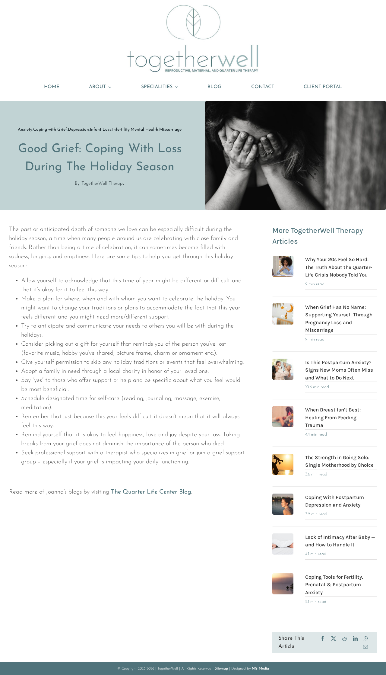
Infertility (121, 129)
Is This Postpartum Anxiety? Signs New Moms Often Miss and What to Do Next (339, 370)
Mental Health (144, 129)
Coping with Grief (50, 129)
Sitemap (221, 668)
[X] (333, 639)
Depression (78, 129)
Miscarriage (170, 129)
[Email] (365, 647)
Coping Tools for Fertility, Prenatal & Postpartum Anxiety (334, 584)
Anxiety (25, 129)
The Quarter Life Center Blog (151, 492)
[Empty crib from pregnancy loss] (282, 306)
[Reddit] (344, 639)
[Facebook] (322, 639)
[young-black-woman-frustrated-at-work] (282, 259)
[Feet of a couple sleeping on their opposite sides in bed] (282, 536)
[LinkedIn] (355, 639)
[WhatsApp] (366, 639)
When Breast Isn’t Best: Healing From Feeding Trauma (333, 417)
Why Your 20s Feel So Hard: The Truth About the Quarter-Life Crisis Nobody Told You (338, 267)
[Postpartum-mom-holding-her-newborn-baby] (282, 362)
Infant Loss (100, 129)
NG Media (260, 668)
